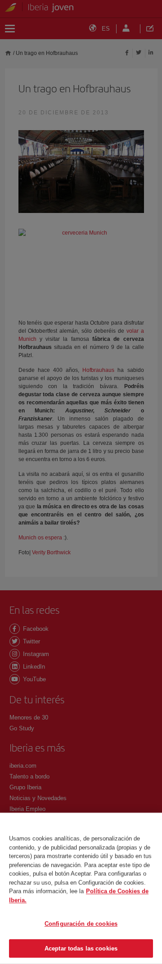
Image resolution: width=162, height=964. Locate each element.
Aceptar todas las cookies (81, 948)
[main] (81, 888)
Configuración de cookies (81, 923)
